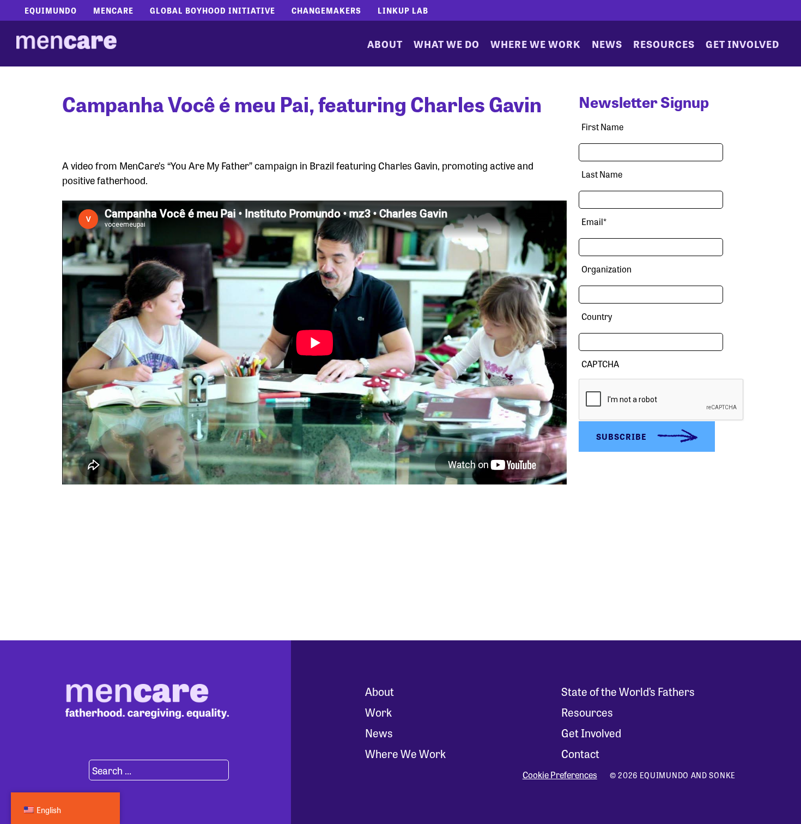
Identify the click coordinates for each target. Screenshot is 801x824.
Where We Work (535, 44)
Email (593, 221)
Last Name (601, 174)
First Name (602, 126)
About (385, 44)
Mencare (113, 10)
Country (596, 316)
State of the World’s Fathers (628, 691)
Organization (606, 269)
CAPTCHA (600, 364)
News (607, 44)
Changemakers (326, 10)
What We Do (447, 44)
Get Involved (742, 44)
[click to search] (75, 770)
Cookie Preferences (560, 775)
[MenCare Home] (66, 43)
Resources (664, 44)
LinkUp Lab (403, 10)
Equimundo (51, 10)
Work (378, 712)
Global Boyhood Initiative (212, 10)
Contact (580, 753)
